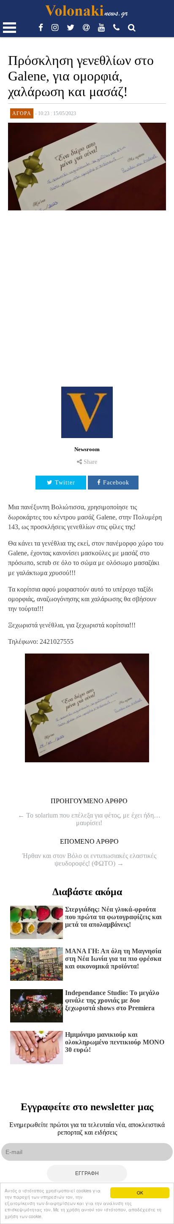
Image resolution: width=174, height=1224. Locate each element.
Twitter (65, 482)
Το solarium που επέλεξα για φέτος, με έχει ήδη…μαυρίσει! (89, 819)
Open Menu (9, 27)
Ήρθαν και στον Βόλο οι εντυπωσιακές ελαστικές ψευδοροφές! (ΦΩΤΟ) (89, 859)
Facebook (116, 482)
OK (140, 1192)
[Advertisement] (87, 295)
